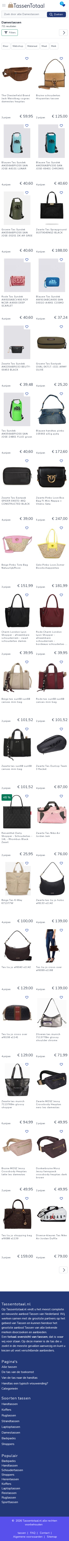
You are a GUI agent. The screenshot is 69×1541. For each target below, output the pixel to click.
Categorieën (10, 1388)
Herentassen (10, 1479)
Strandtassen (11, 1421)
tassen (22, 1533)
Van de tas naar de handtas (20, 1378)
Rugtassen (9, 1415)
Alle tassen (9, 1367)
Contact (44, 1533)
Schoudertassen (12, 1470)
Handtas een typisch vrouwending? (25, 1383)
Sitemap (52, 1537)
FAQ (32, 1533)
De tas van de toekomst (18, 1372)
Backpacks (9, 1438)
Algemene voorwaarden (28, 1537)
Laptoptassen (11, 1427)
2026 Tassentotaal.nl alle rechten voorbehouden (36, 1522)
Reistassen (9, 1493)
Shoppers (8, 1444)
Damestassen (11, 1433)
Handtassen (10, 1404)
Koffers (7, 1410)
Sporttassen (10, 1502)
